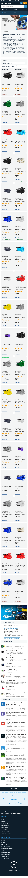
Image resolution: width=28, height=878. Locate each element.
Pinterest (18, 803)
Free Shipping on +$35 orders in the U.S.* (10, 0)
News (3, 821)
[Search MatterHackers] (25, 6)
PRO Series (6, 31)
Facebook (7, 803)
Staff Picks (14, 12)
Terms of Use (5, 856)
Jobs (2, 850)
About (3, 840)
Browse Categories (8, 66)
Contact (3, 842)
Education (4, 827)
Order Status (5, 844)
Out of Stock (4, 94)
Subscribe (14, 799)
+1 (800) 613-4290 (6, 811)
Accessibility (5, 858)
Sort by (4, 63)
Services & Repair (6, 834)
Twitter (10, 803)
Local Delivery (5, 846)
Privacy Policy (5, 854)
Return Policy (5, 852)
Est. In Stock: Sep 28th (6, 268)
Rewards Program (7, 848)
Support (3, 830)
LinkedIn (15, 803)
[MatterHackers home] (6, 3)
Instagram (12, 803)
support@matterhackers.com (11, 813)
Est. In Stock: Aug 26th (6, 239)
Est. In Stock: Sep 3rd (19, 181)
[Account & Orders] (21, 3)
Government (5, 832)
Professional (5, 825)
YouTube (21, 803)
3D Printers (21, 12)
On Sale (6, 60)
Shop (2, 819)
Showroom (4, 823)
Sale (10, 12)
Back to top (14, 788)
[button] (14, 10)
